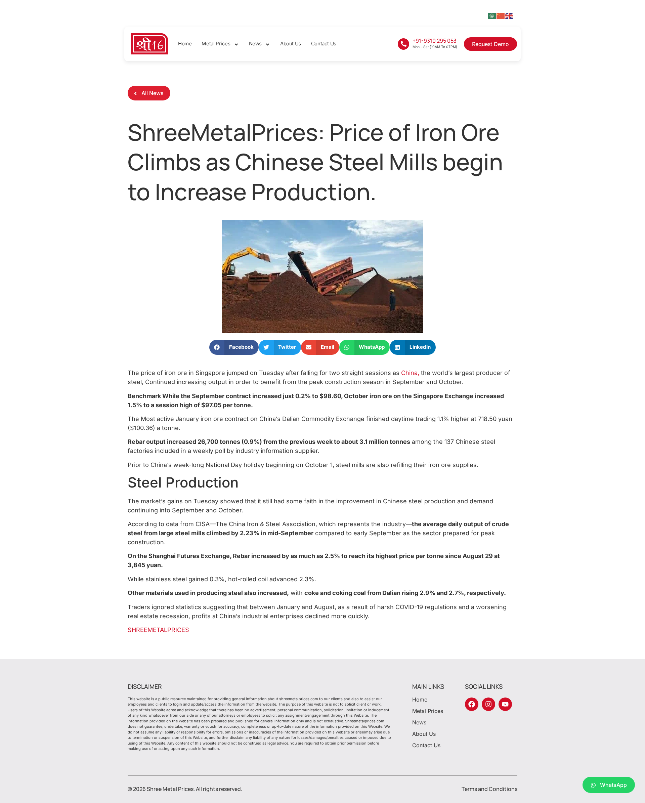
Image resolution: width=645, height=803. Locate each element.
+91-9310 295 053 (435, 40)
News (255, 43)
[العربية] (492, 15)
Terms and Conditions (489, 789)
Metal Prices (216, 43)
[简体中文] (501, 15)
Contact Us (323, 43)
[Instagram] (488, 704)
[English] (509, 15)
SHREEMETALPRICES (158, 629)
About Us (290, 43)
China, (410, 372)
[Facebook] (471, 704)
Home (184, 43)
